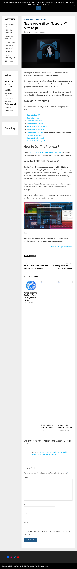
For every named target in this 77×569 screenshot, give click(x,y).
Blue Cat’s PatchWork (34, 115)
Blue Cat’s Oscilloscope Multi (37, 141)
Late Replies (8, 93)
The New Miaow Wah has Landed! (47, 426)
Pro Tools (7, 110)
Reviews (7, 52)
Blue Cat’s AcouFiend (34, 121)
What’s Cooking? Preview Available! (65, 426)
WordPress (38, 566)
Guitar (8, 89)
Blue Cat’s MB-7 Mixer (34, 135)
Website (26, 522)
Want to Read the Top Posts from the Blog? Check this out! (30, 296)
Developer (8, 42)
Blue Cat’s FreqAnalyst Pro (36, 129)
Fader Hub (7, 87)
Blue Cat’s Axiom (33, 118)
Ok (38, 8)
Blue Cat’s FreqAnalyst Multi (37, 126)
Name (26, 505)
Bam (46, 566)
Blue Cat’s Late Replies (35, 124)
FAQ (11, 87)
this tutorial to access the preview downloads (45, 152)
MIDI (6, 101)
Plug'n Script (9, 107)
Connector (7, 79)
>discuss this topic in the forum (61, 246)
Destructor (9, 81)
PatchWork (11, 104)
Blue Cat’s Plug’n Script (35, 132)
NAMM (9, 101)
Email (26, 513)
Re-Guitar (11, 110)
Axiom (8, 75)
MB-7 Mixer (9, 98)
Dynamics (7, 84)
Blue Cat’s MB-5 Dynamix (35, 138)
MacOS (33, 256)
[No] (75, 6)
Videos (7, 61)
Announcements (29, 19)
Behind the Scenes (41, 19)
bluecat (29, 32)
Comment (27, 477)
